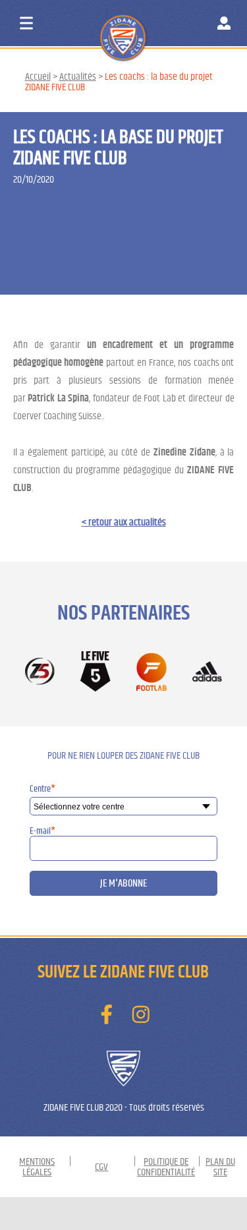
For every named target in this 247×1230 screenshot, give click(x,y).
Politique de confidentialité (166, 1166)
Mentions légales (37, 1166)
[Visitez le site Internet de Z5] (40, 672)
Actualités (77, 76)
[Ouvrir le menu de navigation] (26, 23)
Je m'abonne (123, 883)
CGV (101, 1166)
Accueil (38, 76)
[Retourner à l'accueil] (148, 25)
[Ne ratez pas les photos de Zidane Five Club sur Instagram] (140, 1015)
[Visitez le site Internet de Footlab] (151, 673)
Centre (42, 789)
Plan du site (220, 1166)
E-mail (42, 831)
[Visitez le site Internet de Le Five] (95, 672)
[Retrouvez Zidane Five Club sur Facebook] (107, 1015)
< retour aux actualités (124, 522)
